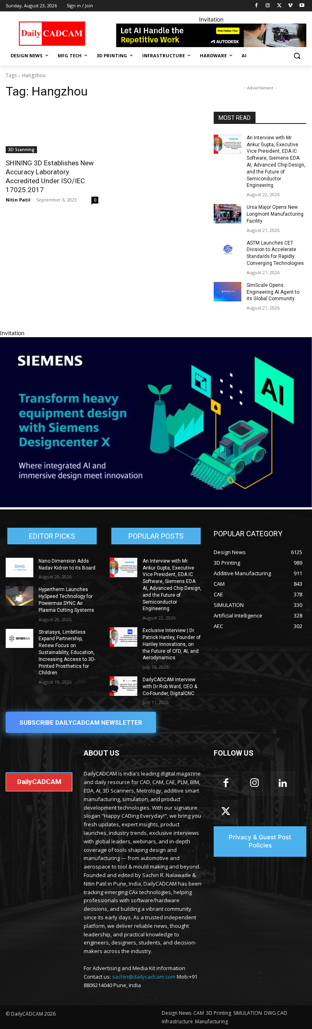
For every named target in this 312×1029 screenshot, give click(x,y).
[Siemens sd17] (156, 505)
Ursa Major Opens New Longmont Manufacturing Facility (275, 214)
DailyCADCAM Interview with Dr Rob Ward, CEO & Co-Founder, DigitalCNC (170, 686)
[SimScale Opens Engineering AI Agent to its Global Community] (227, 291)
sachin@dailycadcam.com (144, 976)
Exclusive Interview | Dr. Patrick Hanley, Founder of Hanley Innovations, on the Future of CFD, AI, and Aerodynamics (172, 644)
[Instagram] (268, 6)
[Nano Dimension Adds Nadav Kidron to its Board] (19, 567)
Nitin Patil (18, 200)
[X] (279, 6)
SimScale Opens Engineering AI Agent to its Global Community (273, 292)
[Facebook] (256, 6)
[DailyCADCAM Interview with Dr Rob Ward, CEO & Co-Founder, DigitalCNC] (123, 686)
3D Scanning (21, 149)
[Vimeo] (290, 6)
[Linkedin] (283, 783)
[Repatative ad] (211, 35)
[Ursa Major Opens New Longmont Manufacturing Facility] (227, 213)
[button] (296, 55)
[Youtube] (301, 6)
